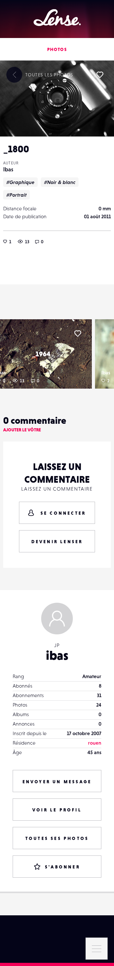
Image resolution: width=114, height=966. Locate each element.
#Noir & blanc (59, 182)
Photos (57, 49)
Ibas (8, 169)
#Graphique (20, 182)
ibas (57, 655)
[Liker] (100, 75)
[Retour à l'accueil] (57, 17)
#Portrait (16, 195)
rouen (94, 743)
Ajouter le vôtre (22, 429)
